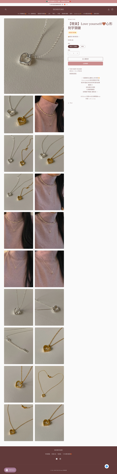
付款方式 (53, 454)
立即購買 (85, 63)
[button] (5, 9)
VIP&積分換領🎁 (67, 454)
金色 (82, 46)
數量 (69, 50)
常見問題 (47, 454)
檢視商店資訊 (73, 73)
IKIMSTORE (56, 470)
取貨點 (59, 454)
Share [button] (71, 103)
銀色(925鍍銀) (73, 46)
